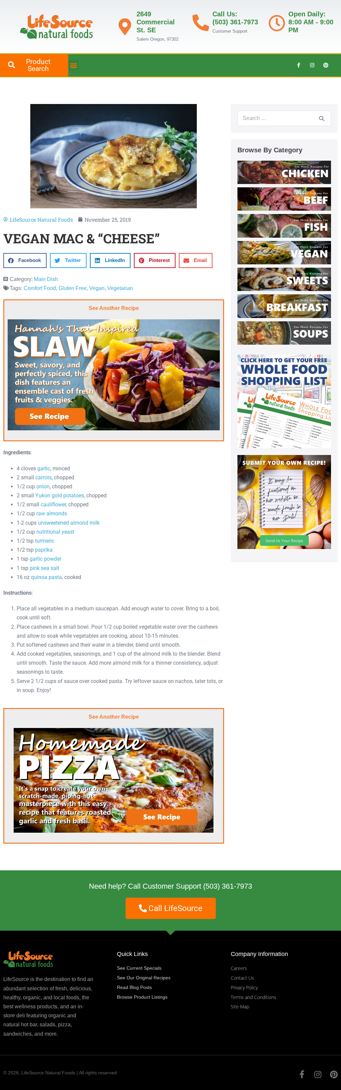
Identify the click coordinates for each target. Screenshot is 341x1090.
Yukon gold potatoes (59, 495)
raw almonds (51, 513)
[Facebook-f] (298, 65)
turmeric (44, 541)
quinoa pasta (46, 577)
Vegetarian (120, 288)
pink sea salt (44, 568)
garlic (43, 468)
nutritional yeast (55, 532)
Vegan (97, 288)
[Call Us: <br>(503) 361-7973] (200, 22)
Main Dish (46, 279)
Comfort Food (40, 288)
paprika (44, 550)
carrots (43, 477)
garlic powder (45, 559)
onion (43, 486)
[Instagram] (312, 65)
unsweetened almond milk (69, 523)
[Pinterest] (326, 65)
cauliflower (53, 504)
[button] (73, 65)
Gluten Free (73, 288)
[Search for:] (284, 118)
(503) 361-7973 (227, 886)
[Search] (322, 118)
